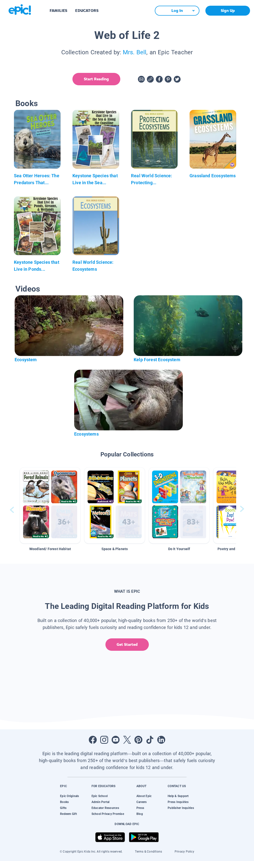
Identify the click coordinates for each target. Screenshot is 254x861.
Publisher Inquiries (181, 808)
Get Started (127, 644)
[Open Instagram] (104, 740)
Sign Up (228, 10)
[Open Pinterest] (138, 740)
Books (64, 802)
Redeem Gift (68, 814)
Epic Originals (69, 796)
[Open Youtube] (116, 740)
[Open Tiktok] (150, 740)
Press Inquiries (178, 802)
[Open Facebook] (93, 740)
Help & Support (178, 796)
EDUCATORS (86, 10)
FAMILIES (58, 10)
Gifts (63, 808)
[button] (50, 505)
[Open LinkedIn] (161, 740)
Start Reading (96, 79)
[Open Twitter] (127, 740)
